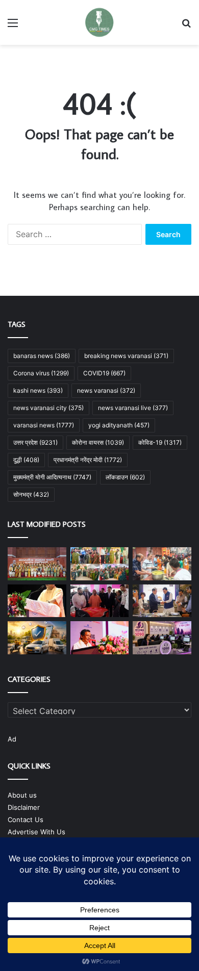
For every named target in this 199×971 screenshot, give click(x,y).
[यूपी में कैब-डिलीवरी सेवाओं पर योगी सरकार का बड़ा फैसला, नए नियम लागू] (37, 637)
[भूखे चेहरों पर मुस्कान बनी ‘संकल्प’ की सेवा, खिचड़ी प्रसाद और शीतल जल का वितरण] (162, 563)
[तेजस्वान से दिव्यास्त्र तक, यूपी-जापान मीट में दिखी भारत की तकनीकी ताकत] (99, 601)
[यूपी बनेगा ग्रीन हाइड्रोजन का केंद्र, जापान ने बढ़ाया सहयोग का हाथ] (162, 601)
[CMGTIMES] (99, 22)
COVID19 (104, 373)
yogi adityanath (119, 425)
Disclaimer (24, 807)
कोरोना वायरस (98, 442)
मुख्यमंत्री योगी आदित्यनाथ (52, 477)
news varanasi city (48, 408)
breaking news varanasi (126, 356)
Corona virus (41, 373)
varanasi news (43, 425)
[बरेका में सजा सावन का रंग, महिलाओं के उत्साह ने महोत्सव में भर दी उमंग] (99, 563)
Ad (12, 739)
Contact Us (25, 819)
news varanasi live (133, 408)
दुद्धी (26, 460)
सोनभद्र (31, 494)
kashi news (38, 390)
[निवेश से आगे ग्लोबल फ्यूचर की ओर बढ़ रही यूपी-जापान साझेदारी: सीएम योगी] (37, 601)
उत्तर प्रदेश (35, 442)
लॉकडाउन (125, 477)
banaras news (41, 356)
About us (22, 795)
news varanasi (106, 390)
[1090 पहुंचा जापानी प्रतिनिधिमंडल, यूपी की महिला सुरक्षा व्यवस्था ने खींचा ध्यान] (162, 637)
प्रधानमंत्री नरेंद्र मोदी (88, 460)
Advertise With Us (36, 832)
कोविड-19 (160, 442)
